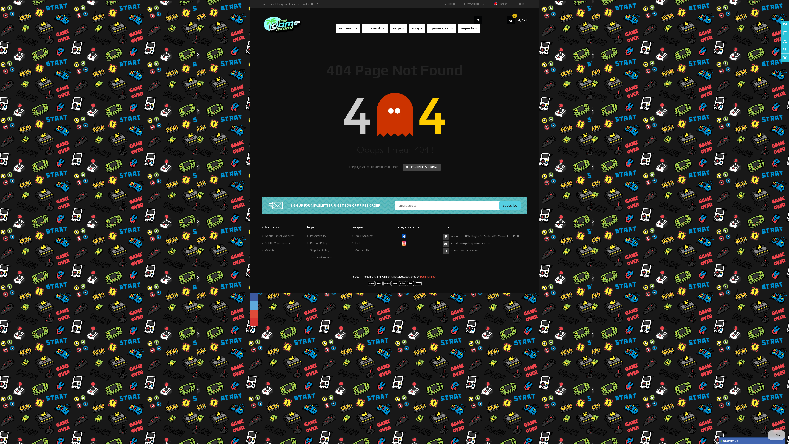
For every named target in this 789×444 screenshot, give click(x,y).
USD (522, 2)
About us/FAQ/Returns (280, 235)
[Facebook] (254, 297)
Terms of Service (321, 257)
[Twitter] (254, 305)
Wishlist (270, 250)
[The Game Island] (395, 283)
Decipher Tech (428, 276)
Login (451, 3)
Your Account (364, 235)
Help (358, 243)
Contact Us (362, 250)
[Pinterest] (254, 322)
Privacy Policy (318, 235)
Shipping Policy (319, 250)
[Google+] (254, 314)
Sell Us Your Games (277, 243)
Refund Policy (318, 243)
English (503, 3)
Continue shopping (424, 167)
